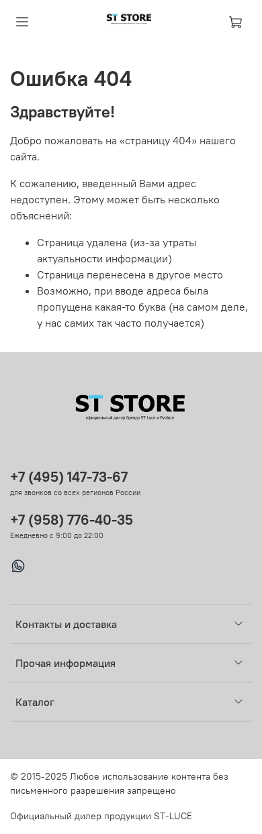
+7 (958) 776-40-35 (71, 520)
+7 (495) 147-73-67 (69, 477)
